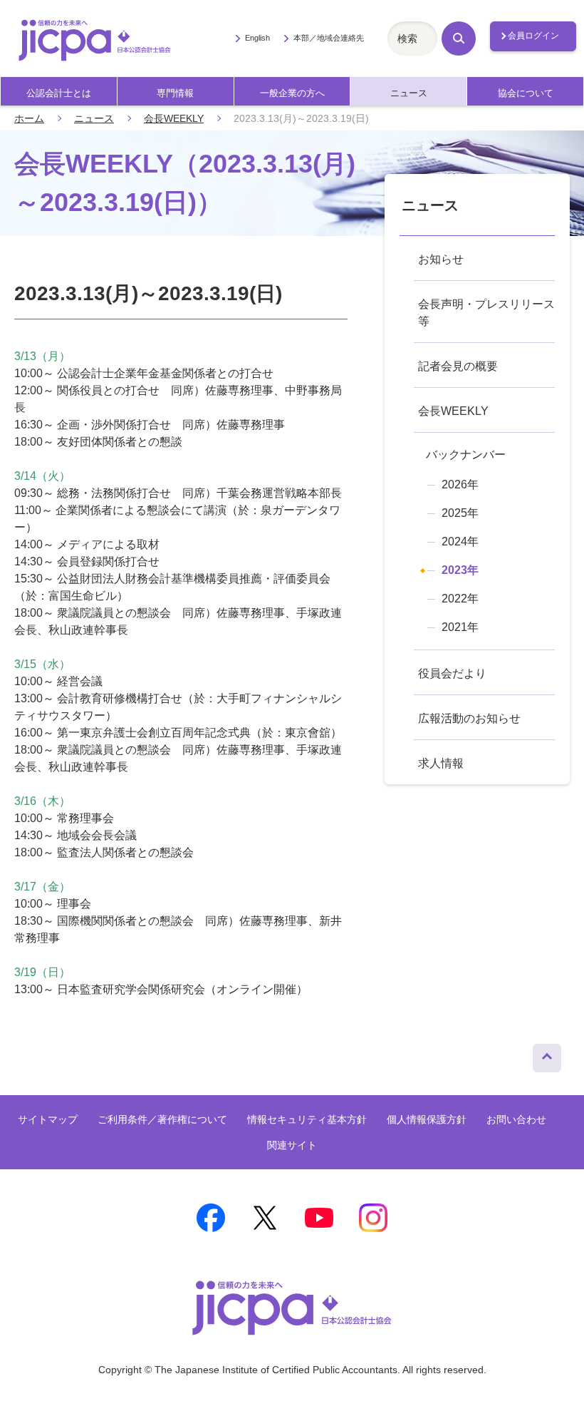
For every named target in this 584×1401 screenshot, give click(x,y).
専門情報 (175, 93)
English (257, 38)
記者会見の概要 (458, 366)
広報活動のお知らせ (469, 718)
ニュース (408, 93)
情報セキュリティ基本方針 (307, 1119)
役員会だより (452, 673)
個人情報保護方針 (426, 1119)
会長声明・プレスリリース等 (486, 312)
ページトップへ (547, 1054)
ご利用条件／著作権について (162, 1119)
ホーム (29, 118)
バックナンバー (466, 454)
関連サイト (292, 1145)
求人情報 (441, 763)
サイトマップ (48, 1119)
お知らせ (441, 259)
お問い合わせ (516, 1119)
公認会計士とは (58, 93)
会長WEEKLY (174, 118)
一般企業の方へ (292, 93)
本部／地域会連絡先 (328, 38)
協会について (525, 93)
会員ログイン (533, 36)
